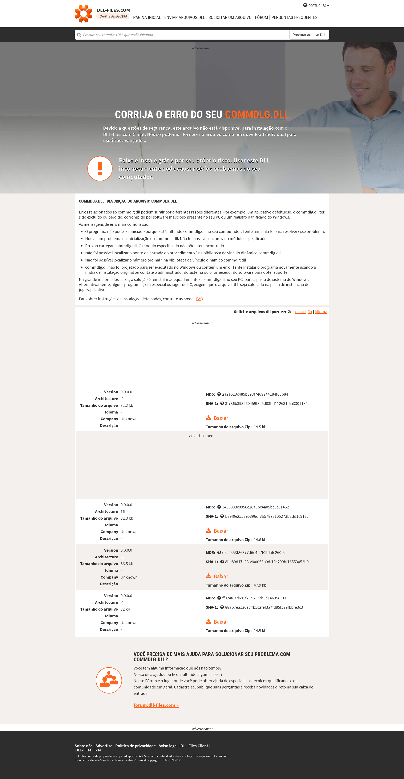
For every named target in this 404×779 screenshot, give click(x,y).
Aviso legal (168, 746)
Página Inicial (147, 17)
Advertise (104, 746)
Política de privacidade (135, 746)
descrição (303, 311)
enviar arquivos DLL (184, 17)
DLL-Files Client (194, 746)
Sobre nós (84, 746)
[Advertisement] (202, 79)
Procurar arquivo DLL (309, 34)
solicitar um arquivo (230, 17)
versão (286, 311)
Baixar (221, 417)
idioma (321, 311)
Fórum (261, 17)
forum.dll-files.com (154, 705)
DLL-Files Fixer (88, 750)
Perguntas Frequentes (294, 17)
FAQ (199, 298)
